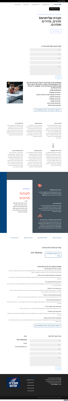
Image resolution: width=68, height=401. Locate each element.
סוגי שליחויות (26, 4)
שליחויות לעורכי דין (14, 237)
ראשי (60, 4)
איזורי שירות (55, 4)
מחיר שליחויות (18, 4)
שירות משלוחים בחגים (17, 150)
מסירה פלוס (58, 378)
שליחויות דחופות (30, 385)
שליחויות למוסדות (35, 4)
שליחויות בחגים (31, 390)
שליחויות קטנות (55, 101)
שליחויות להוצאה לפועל (42, 237)
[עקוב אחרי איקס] (23, 350)
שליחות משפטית (38, 150)
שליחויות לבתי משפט (28, 237)
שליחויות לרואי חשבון (57, 237)
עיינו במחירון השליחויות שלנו (53, 255)
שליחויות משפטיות (46, 4)
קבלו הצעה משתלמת (54, 8)
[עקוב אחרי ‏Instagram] (20, 350)
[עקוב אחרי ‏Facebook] (26, 350)
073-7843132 (62, 1)
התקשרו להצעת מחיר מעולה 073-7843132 (47, 110)
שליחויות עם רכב (19, 123)
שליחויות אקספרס (54, 99)
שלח (58, 77)
